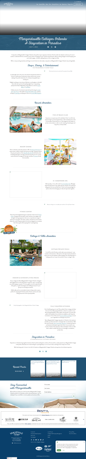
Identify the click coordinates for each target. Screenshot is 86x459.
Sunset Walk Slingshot (36, 93)
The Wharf (27, 87)
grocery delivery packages (66, 316)
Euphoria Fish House (35, 149)
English (10, 457)
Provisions (35, 156)
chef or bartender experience (59, 323)
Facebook (42, 442)
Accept (59, 450)
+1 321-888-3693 (18, 440)
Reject (64, 450)
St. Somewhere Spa (66, 184)
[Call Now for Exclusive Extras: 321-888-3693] (9, 230)
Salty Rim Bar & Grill (28, 153)
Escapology (17, 93)
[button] (48, 47)
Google (38, 442)
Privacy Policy (68, 447)
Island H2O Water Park (31, 91)
